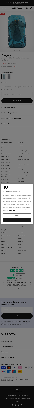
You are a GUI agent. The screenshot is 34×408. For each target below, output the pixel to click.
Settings (17, 215)
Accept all (17, 220)
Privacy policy (12, 210)
